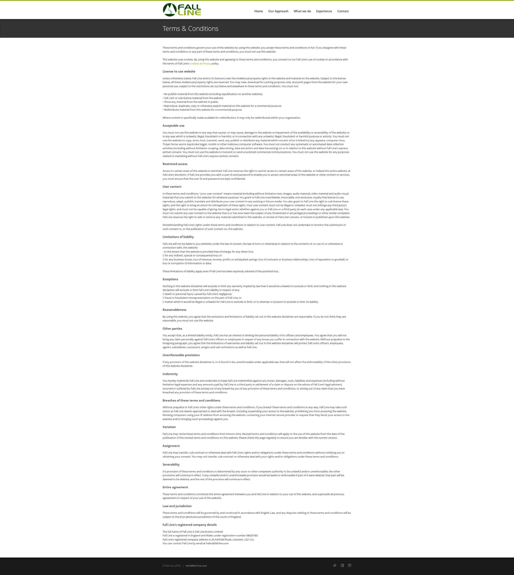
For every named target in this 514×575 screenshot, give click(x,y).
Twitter (335, 565)
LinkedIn (349, 565)
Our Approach (278, 11)
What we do (302, 11)
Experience (324, 11)
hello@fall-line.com (196, 565)
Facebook (342, 565)
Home (258, 11)
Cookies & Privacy (200, 63)
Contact (343, 11)
